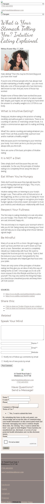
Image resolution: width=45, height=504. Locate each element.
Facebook (6, 484)
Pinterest (5, 498)
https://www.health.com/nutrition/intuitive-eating (23, 294)
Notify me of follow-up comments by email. (21, 357)
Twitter (4, 489)
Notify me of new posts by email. (17, 361)
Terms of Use (8, 409)
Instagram (6, 493)
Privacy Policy (6, 502)
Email (34, 347)
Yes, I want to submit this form (21, 413)
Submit (6, 448)
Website (35, 352)
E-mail (6, 400)
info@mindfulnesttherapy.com (13, 10)
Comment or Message (11, 407)
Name (34, 343)
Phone (5, 402)
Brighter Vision (27, 502)
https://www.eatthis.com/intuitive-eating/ (20, 296)
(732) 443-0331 (7, 6)
